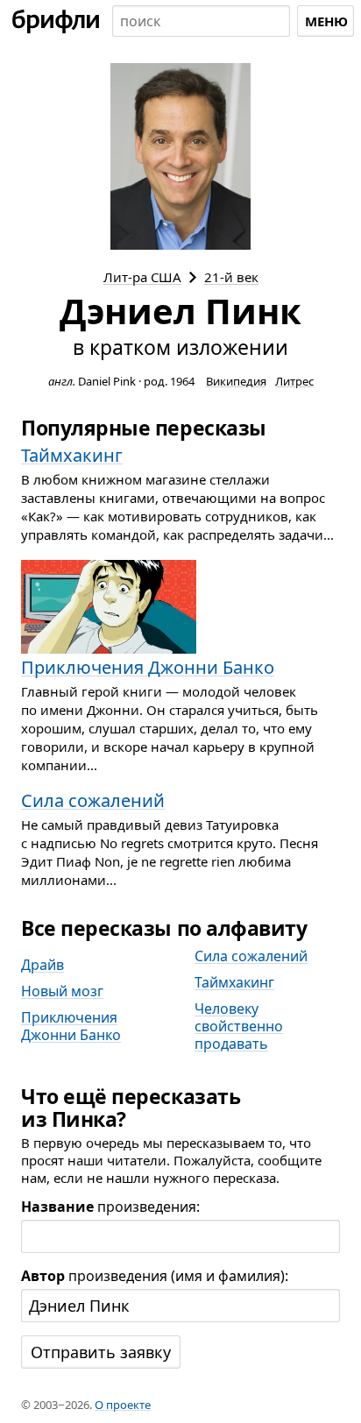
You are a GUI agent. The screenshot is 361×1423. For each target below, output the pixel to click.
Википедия (236, 381)
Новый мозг (62, 991)
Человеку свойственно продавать (239, 1026)
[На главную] (56, 21)
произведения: (110, 1206)
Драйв (42, 964)
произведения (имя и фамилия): (154, 1275)
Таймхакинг (234, 982)
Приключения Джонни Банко (71, 1026)
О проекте (123, 1404)
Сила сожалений (251, 956)
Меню (326, 21)
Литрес (294, 381)
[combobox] (201, 21)
